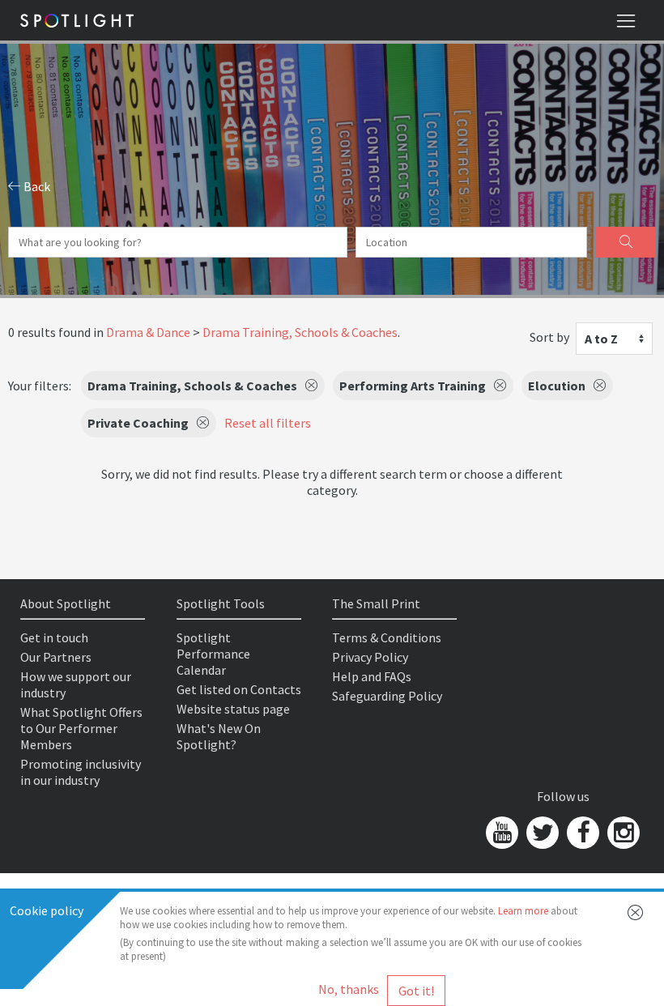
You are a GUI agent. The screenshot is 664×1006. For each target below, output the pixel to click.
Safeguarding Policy (387, 696)
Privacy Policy (370, 657)
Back (35, 186)
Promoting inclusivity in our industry (80, 772)
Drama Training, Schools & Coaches (300, 332)
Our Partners (56, 657)
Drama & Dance (148, 332)
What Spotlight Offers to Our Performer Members (81, 728)
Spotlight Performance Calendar (213, 653)
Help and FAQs (371, 676)
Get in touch (54, 637)
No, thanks (348, 989)
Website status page (233, 709)
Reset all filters (267, 423)
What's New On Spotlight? (219, 736)
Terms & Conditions (386, 637)
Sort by (549, 337)
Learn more (523, 911)
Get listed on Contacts (239, 689)
